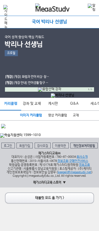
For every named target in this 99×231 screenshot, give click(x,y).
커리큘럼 (10, 104)
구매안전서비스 (78, 161)
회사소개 (82, 157)
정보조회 (62, 161)
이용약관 (60, 146)
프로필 (11, 53)
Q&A (74, 104)
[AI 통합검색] (82, 7)
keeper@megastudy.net (74, 172)
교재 (76, 115)
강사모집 (42, 146)
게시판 (53, 104)
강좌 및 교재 (32, 104)
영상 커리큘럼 (57, 115)
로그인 (8, 146)
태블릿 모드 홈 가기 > (49, 198)
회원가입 (24, 146)
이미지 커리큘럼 (31, 115)
